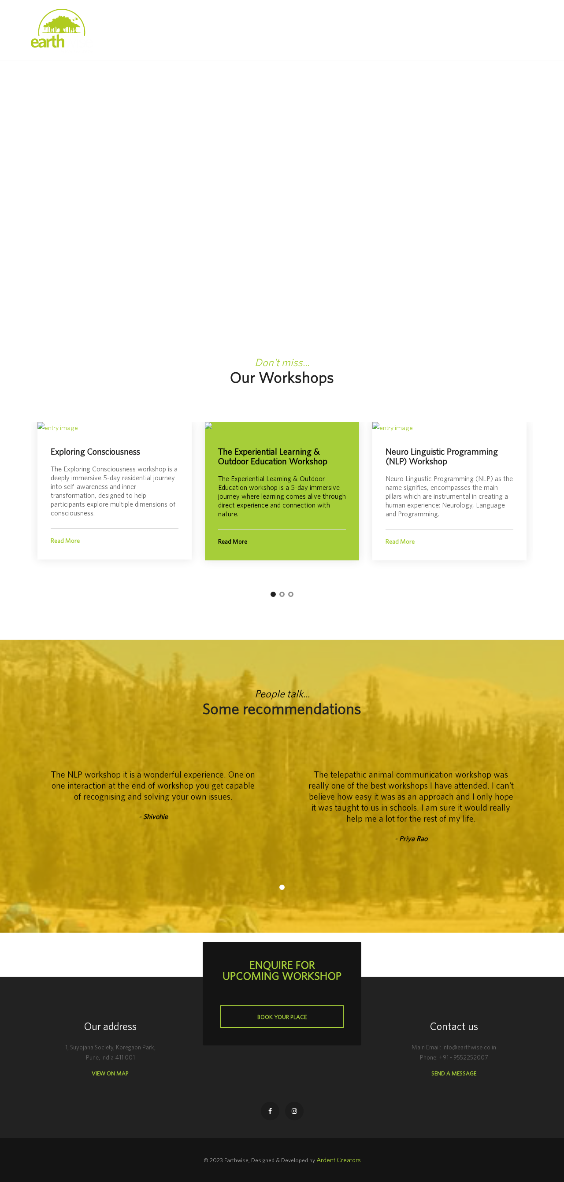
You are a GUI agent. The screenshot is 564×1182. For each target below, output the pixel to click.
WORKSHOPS (332, 30)
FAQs (371, 30)
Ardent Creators (338, 1159)
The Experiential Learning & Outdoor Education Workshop (272, 456)
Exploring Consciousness (95, 451)
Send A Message (453, 1073)
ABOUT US (288, 30)
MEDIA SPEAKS (411, 30)
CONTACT (457, 30)
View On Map (110, 1073)
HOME (252, 30)
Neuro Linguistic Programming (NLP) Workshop (442, 456)
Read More (65, 540)
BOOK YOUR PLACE (282, 1017)
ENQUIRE (499, 31)
